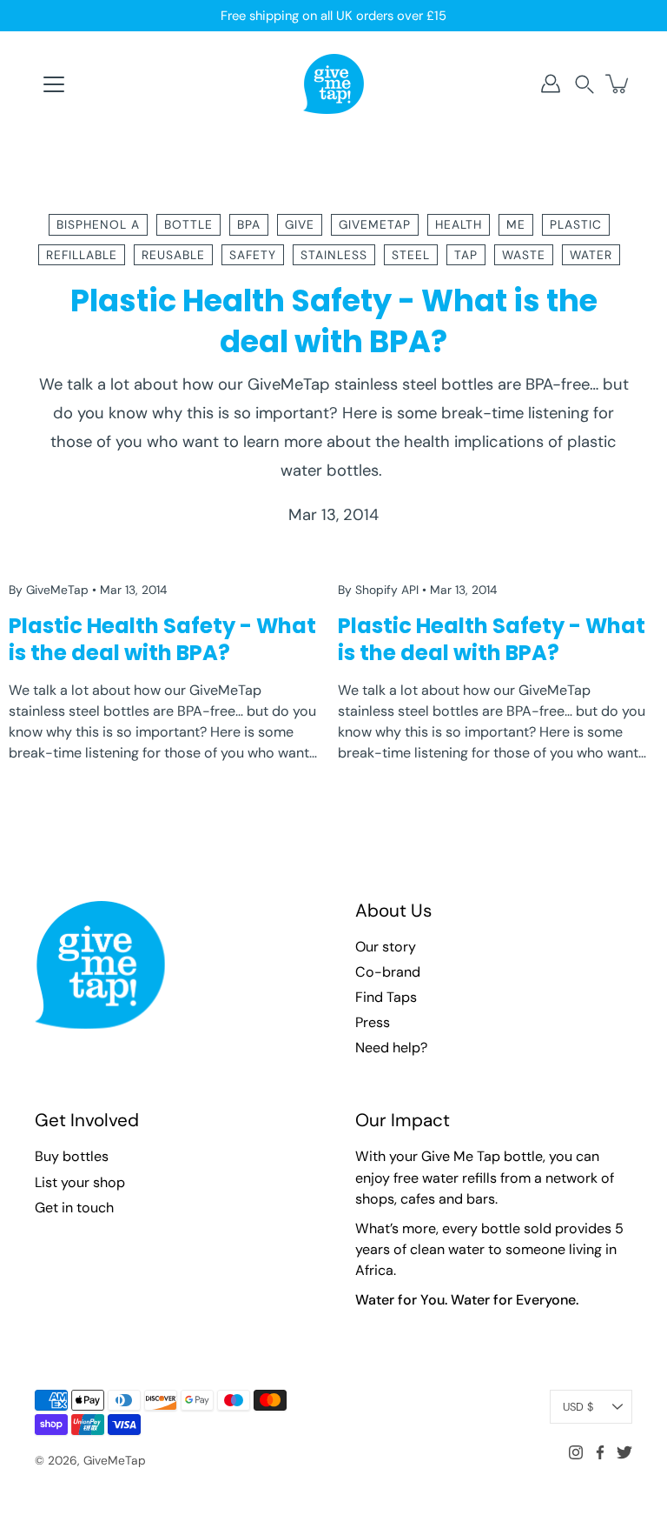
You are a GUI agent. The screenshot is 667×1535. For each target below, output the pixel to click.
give (299, 224)
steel (411, 255)
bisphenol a (98, 224)
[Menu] (54, 84)
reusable (173, 255)
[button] (584, 84)
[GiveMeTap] (333, 83)
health (458, 224)
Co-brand (387, 972)
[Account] (551, 83)
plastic (576, 224)
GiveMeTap (114, 1460)
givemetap (375, 224)
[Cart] (618, 83)
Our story (385, 947)
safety (252, 255)
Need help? (391, 1047)
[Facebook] (600, 1452)
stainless (333, 255)
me (515, 224)
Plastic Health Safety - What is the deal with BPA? (334, 320)
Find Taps (386, 997)
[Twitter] (624, 1452)
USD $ (578, 1406)
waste (523, 255)
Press (372, 1022)
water (591, 255)
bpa (249, 224)
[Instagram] (576, 1452)
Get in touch (74, 1207)
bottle (188, 224)
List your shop (80, 1182)
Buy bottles (72, 1156)
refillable (81, 255)
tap (466, 255)
